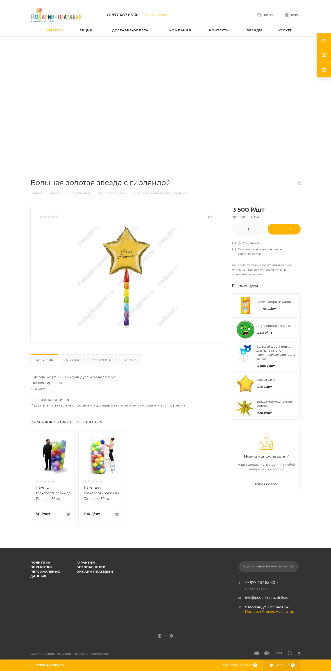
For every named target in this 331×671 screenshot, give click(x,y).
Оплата (131, 359)
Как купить (102, 359)
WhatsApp (171, 636)
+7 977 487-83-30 (122, 15)
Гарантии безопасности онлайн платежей (95, 567)
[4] (52, 217)
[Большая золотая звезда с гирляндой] (126, 277)
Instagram (160, 636)
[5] (56, 217)
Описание (44, 359)
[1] (41, 217)
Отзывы (72, 359)
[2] (45, 217)
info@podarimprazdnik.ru (266, 597)
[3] (48, 217)
